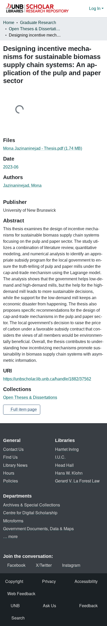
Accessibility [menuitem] (86, 581)
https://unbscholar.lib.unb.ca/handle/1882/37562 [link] (47, 379)
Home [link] (8, 22)
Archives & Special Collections (31, 505)
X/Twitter (44, 565)
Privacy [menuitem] (49, 581)
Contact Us (13, 449)
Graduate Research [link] (38, 22)
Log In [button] (95, 8)
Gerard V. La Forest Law (77, 481)
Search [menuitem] (18, 618)
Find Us (10, 457)
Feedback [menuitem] (88, 606)
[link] (53, 148)
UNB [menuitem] (15, 606)
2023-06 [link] (10, 167)
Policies (10, 481)
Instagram (71, 565)
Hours (8, 473)
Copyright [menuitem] (14, 581)
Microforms (13, 521)
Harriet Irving (67, 449)
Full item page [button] (23, 409)
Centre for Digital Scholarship (30, 513)
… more (10, 536)
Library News (15, 465)
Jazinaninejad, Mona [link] (22, 185)
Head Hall (64, 465)
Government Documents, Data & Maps (38, 528)
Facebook (16, 565)
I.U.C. (60, 457)
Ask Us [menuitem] (49, 606)
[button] (37, 8)
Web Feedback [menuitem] (21, 593)
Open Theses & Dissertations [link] (35, 29)
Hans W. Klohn (69, 473)
